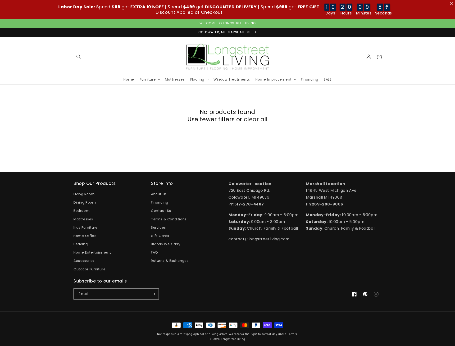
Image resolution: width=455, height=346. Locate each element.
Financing (159, 202)
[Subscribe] (153, 294)
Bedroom (81, 210)
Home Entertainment (92, 252)
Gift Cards (160, 235)
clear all (256, 119)
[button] (78, 57)
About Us (159, 194)
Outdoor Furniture (89, 269)
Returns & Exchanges (169, 260)
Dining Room (84, 202)
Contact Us (161, 210)
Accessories (84, 260)
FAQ (154, 252)
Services (158, 227)
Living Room (84, 194)
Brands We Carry (166, 244)
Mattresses (83, 219)
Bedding (80, 244)
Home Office (85, 235)
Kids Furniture (85, 227)
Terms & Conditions (169, 219)
